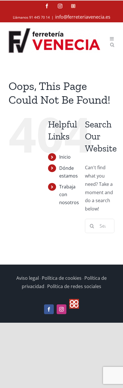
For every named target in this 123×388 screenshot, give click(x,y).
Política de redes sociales (74, 286)
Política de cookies (62, 278)
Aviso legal (27, 278)
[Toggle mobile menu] (112, 38)
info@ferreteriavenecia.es (82, 17)
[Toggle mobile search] (112, 44)
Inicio (65, 157)
